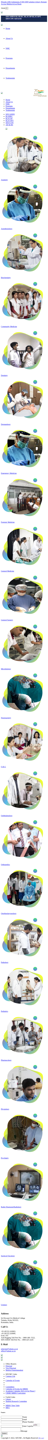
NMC (8, 48)
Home (8, 28)
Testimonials (10, 78)
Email (24, 1419)
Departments (10, 68)
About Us (9, 38)
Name (24, 1417)
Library (8, 1399)
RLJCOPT (10, 121)
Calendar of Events (13, 1380)
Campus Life (10, 1376)
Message (24, 1431)
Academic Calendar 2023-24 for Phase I (20, 1391)
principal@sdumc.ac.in (9, 1349)
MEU (8, 1408)
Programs (9, 58)
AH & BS (9, 125)
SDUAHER (10, 114)
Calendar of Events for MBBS (17, 1389)
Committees (10, 1387)
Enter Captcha (27, 1426)
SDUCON (10, 123)
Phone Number (28, 1422)
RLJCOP (9, 118)
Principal (9, 1366)
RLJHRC (9, 116)
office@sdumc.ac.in (8, 1351)
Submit (4, 1433)
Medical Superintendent (14, 1370)
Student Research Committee (16, 1401)
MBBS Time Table (13, 1406)
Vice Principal (11, 1368)
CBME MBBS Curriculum (16, 1393)
